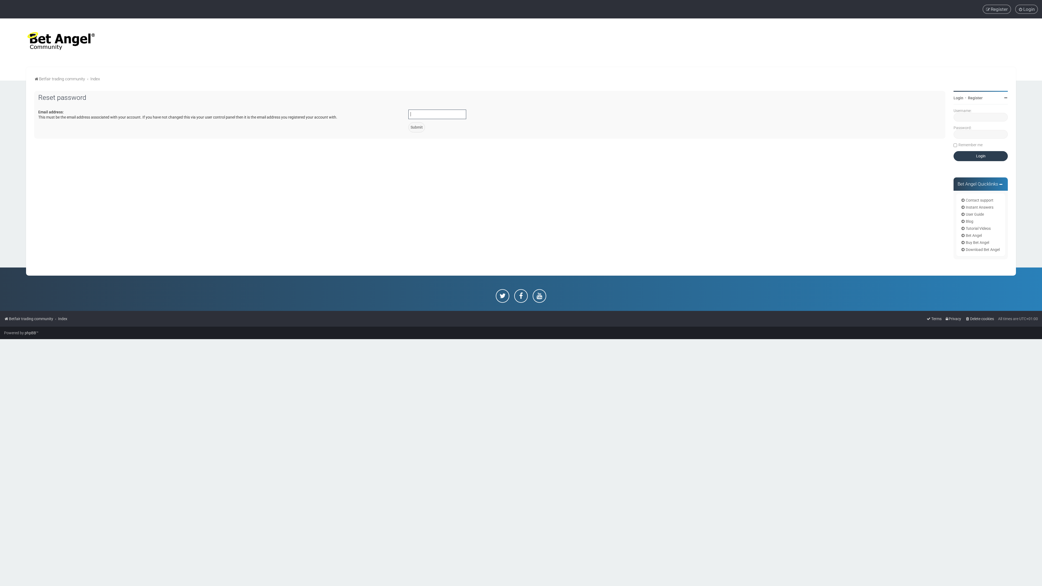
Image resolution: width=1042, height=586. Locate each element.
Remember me (970, 145)
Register (975, 98)
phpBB (30, 333)
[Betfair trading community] (54, 42)
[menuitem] (1026, 9)
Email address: (51, 112)
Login (958, 98)
